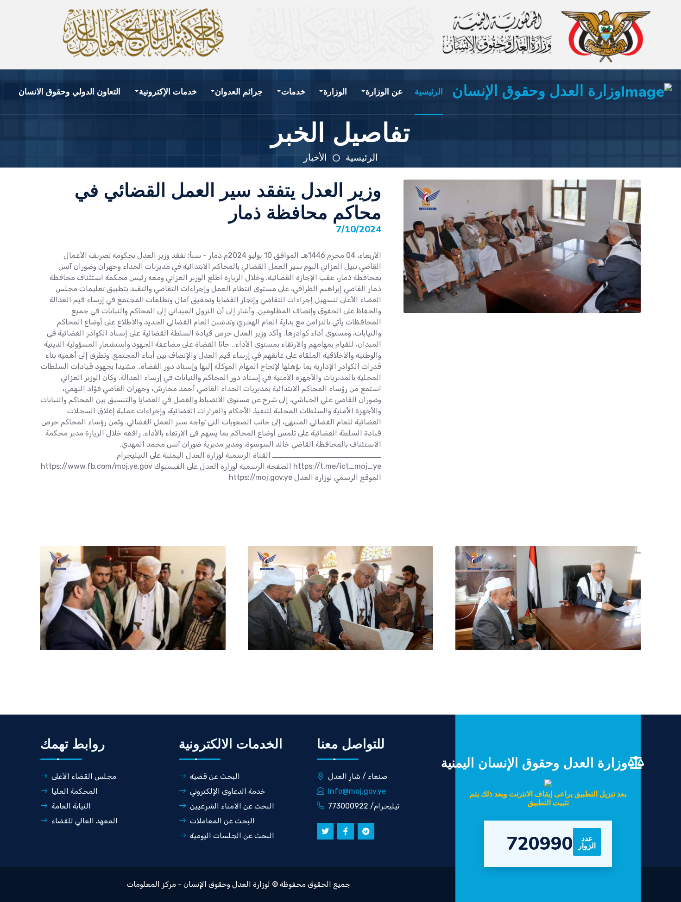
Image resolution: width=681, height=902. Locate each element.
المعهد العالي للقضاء (84, 820)
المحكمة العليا (74, 791)
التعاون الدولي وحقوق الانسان (69, 91)
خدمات (293, 91)
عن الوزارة (384, 91)
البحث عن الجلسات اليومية (232, 835)
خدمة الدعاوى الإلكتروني (227, 791)
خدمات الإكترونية (168, 91)
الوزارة (335, 91)
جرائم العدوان (239, 91)
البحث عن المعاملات (222, 820)
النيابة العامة (71, 806)
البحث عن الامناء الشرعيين (232, 806)
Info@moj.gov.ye (357, 791)
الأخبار (315, 157)
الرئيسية (429, 91)
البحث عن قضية (215, 776)
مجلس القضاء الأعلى (83, 776)
